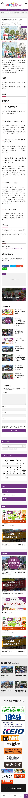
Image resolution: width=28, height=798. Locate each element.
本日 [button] (7, 478)
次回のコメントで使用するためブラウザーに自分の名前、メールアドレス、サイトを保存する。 (13, 427)
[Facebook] (5, 266)
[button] (3, 478)
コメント (4, 392)
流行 (15, 449)
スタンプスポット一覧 (20, 341)
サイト (3, 418)
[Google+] (19, 266)
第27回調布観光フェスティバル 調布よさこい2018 (20, 358)
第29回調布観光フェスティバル (20, 332)
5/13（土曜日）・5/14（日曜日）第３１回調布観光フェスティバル (20, 322)
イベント (9, 12)
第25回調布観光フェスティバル (20, 12)
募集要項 (6, 498)
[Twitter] (13, 266)
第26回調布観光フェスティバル (20, 376)
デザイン (11, 449)
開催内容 (20, 24)
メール (4, 412)
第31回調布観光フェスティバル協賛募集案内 (12, 593)
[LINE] (4, 268)
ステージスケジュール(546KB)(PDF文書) (12, 248)
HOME (3, 12)
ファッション (5, 449)
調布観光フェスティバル (13, 24)
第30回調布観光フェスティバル (20, 349)
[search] (24, 446)
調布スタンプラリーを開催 (20, 312)
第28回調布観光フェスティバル (20, 368)
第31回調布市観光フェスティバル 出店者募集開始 (13, 545)
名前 (3, 406)
